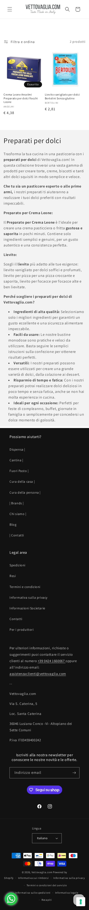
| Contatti (16, 535)
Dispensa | (17, 449)
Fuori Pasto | (19, 471)
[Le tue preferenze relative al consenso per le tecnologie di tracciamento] (80, 901)
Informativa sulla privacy (28, 597)
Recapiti (47, 899)
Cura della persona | (25, 492)
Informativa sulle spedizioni (33, 892)
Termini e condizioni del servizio (47, 885)
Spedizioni (17, 565)
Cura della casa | (22, 481)
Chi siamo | (17, 514)
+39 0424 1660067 (52, 661)
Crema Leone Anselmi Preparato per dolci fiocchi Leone (21, 98)
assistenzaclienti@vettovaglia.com (37, 673)
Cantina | (16, 460)
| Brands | (16, 503)
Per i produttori (21, 629)
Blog (12, 524)
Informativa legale (66, 892)
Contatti (15, 619)
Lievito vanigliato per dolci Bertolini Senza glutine (62, 96)
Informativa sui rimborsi (33, 878)
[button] (9, 9)
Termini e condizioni (24, 587)
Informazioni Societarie (27, 608)
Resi (12, 576)
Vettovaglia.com (42, 872)
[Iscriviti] (74, 772)
